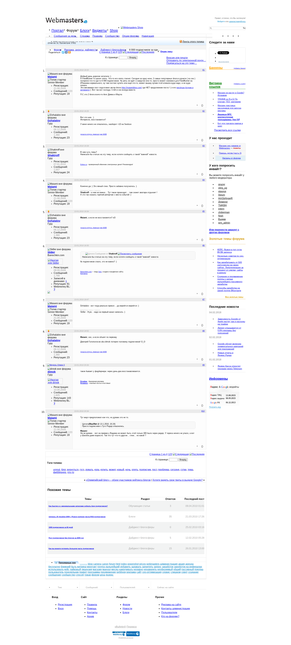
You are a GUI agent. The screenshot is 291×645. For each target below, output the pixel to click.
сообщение (54, 575)
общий (177, 569)
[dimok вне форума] (55, 381)
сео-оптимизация (152, 572)
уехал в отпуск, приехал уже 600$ (93, 134)
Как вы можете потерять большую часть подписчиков (71, 548)
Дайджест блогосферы (113, 50)
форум (95, 575)
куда (96, 469)
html (118, 564)
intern (221, 209)
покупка (198, 569)
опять (135, 469)
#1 (203, 70)
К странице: (112, 57)
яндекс (110, 575)
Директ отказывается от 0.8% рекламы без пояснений (229, 330)
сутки (183, 469)
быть (74, 566)
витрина (81, 566)
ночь (127, 469)
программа (94, 572)
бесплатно (54, 566)
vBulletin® (120, 626)
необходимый (165, 569)
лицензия (87, 569)
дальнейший (112, 566)
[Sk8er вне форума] (55, 262)
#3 (203, 146)
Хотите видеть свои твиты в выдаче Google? (177, 480)
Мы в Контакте (223, 61)
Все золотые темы (234, 297)
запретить (147, 566)
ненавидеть (150, 569)
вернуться (73, 469)
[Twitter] (63, 52)
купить (104, 469)
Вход (61, 608)
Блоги (84, 30)
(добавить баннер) (240, 68)
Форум (71, 30)
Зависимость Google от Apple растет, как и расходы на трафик (231, 321)
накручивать (126, 569)
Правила (97, 36)
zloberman (224, 212)
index (124, 564)
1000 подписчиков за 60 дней (61, 527)
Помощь (91, 608)
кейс (66, 569)
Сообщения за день (65, 36)
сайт (139, 572)
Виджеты (99, 30)
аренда (189, 564)
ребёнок (121, 572)
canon (105, 564)
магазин (97, 569)
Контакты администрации (175, 608)
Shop (114, 30)
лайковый (75, 569)
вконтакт (92, 566)
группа (101, 566)
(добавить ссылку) (240, 83)
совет (184, 572)
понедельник (71, 572)
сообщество (68, 575)
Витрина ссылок (215, 84)
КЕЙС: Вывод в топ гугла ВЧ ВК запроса (229, 250)
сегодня (174, 469)
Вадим (222, 219)
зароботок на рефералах (188, 566)
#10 (203, 411)
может (112, 469)
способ (80, 575)
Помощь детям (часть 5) (230, 153)
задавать (136, 566)
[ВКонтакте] (66, 52)
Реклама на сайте (171, 604)
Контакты (83, 273)
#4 (203, 180)
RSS (243, 36)
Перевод (132, 626)
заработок (167, 566)
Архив (90, 616)
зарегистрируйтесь (237, 21)
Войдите (221, 21)
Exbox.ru (83, 164)
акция (181, 564)
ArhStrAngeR (225, 198)
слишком (176, 572)
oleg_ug (222, 188)
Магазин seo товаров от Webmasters (230, 147)
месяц (114, 569)
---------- (83, 564)
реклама (131, 572)
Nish (220, 215)
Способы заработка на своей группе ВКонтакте (229, 289)
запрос (157, 566)
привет (83, 572)
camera (97, 564)
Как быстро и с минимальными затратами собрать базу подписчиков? (78, 506)
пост (154, 469)
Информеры (218, 378)
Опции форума (130, 36)
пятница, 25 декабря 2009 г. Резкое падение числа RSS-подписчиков (77, 517)
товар (87, 575)
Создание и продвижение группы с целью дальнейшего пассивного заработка (230, 280)
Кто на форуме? (170, 616)
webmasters (152, 564)
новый (120, 469)
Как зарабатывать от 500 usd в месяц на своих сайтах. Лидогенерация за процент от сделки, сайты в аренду (230, 267)
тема (190, 469)
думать (89, 469)
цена (102, 575)
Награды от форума (231, 158)
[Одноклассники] (69, 52)
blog (90, 564)
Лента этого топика (193, 41)
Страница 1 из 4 (108, 52)
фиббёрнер (59, 472)
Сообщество (112, 36)
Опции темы (166, 51)
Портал (58, 30)
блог (100, 272)
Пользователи (169, 612)
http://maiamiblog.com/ (132, 87)
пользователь (56, 572)
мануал (106, 569)
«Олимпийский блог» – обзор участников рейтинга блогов (118, 480)
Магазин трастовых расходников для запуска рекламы (229, 108)
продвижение (108, 572)
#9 (203, 365)
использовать (56, 569)
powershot (133, 564)
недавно (138, 569)
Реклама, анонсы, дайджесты (80, 50)
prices (142, 564)
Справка (85, 36)
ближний (65, 566)
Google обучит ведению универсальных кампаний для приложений (230, 346)
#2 (203, 111)
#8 (203, 331)
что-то (70, 472)
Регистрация (65, 604)
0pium (221, 195)
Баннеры (216, 67)
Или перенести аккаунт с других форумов (224, 231)
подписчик (145, 469)
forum (112, 564)
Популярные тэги (67, 563)
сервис (166, 572)
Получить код (215, 407)
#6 (203, 245)
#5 (203, 211)
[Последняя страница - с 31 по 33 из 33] (146, 52)
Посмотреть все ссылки (227, 130)
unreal (56, 469)
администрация (169, 564)
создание (193, 572)
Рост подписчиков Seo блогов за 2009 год (66, 538)
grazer (221, 184)
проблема (163, 469)
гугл (82, 469)
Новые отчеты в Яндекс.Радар (225, 353)
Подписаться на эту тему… (181, 63)
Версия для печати (177, 57)
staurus (222, 191)
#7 (203, 299)
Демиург (223, 202)
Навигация (148, 36)
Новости (127, 608)
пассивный (187, 569)
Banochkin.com (86, 272)
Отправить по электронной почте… (186, 60)
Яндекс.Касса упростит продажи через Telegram (230, 367)
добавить (125, 566)
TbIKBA (222, 205)
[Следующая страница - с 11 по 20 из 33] (131, 52)
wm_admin (224, 222)
